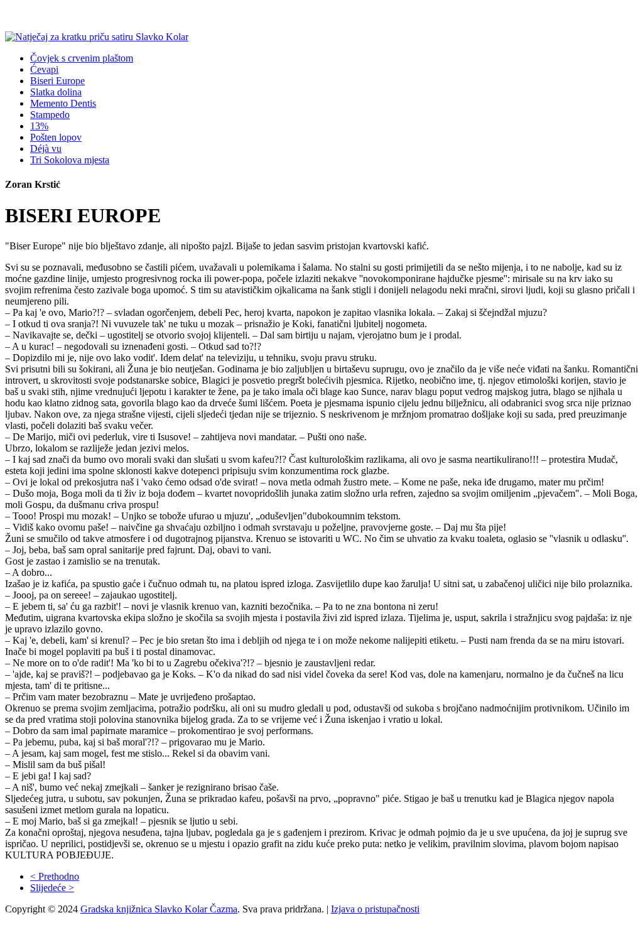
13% (39, 126)
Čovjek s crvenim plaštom (81, 58)
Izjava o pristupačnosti (375, 909)
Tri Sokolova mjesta (69, 159)
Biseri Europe (57, 80)
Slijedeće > (52, 887)
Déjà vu (46, 148)
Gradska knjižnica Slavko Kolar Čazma (158, 909)
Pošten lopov (56, 137)
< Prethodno (54, 876)
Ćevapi (44, 69)
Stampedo (50, 114)
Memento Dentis (63, 103)
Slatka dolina (56, 92)
